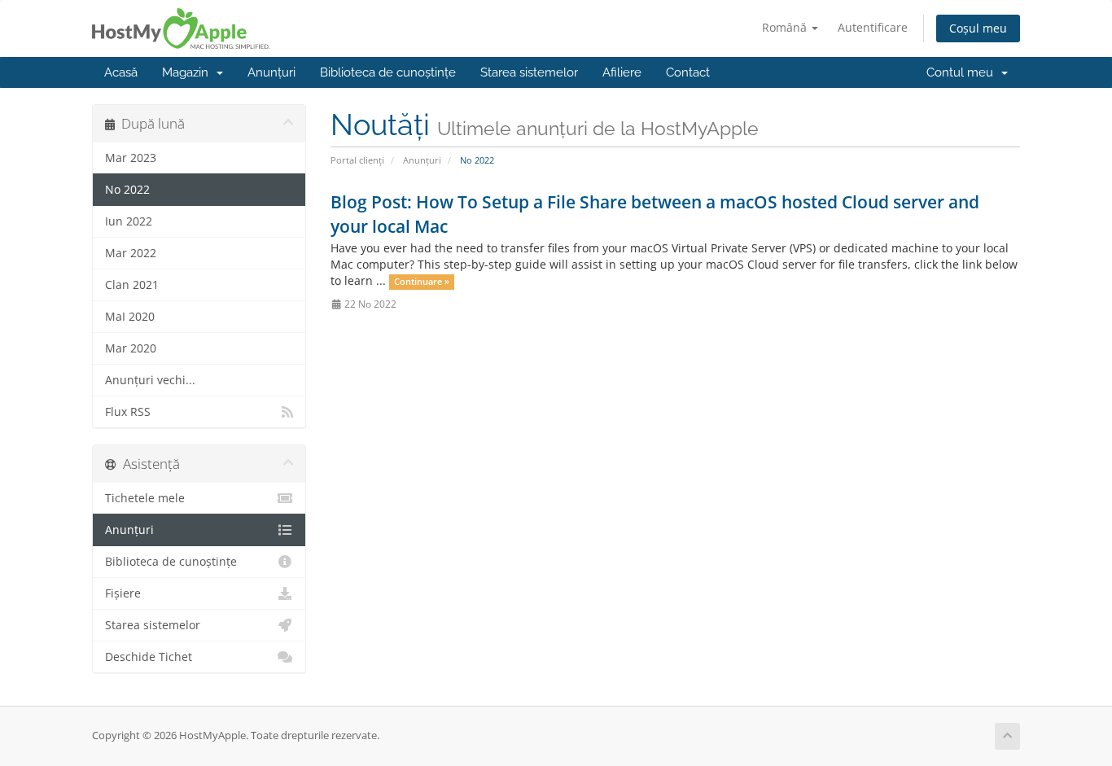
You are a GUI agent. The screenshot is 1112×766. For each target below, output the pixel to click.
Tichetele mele (145, 498)
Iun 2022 (128, 221)
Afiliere (621, 72)
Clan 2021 (132, 285)
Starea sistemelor (529, 72)
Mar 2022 (130, 253)
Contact (688, 72)
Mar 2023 (130, 158)
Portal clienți (357, 160)
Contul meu (963, 72)
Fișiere (123, 593)
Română (786, 27)
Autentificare (873, 27)
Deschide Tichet (148, 657)
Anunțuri (271, 72)
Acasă (121, 72)
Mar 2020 (130, 348)
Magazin (188, 72)
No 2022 (127, 189)
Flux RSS (128, 412)
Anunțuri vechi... (150, 380)
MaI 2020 (130, 316)
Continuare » (421, 281)
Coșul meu (978, 28)
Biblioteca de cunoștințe (388, 72)
